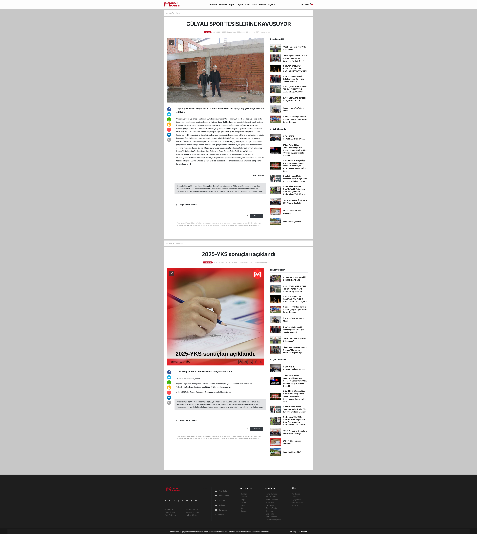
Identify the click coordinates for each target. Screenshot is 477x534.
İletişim (221, 515)
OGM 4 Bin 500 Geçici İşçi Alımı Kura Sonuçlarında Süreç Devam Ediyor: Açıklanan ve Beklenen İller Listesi (294, 165)
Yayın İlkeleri (170, 512)
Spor (254, 4)
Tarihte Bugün (271, 508)
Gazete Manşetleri (273, 519)
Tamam (303, 532)
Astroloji (295, 505)
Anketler (295, 497)
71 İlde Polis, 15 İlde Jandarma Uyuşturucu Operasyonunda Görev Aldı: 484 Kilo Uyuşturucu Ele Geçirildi (295, 150)
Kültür (247, 4)
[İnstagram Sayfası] (175, 501)
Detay (293, 532)
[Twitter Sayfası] (170, 501)
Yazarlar (221, 500)
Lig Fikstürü (270, 505)
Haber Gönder (192, 515)
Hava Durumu (271, 494)
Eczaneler (270, 502)
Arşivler (221, 505)
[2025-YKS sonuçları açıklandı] (215, 317)
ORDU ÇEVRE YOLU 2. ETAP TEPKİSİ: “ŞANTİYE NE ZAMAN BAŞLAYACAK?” (295, 89)
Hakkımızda (169, 509)
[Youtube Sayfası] (179, 501)
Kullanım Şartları (192, 509)
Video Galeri (223, 496)
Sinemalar (270, 511)
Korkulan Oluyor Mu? (292, 222)
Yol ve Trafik (271, 497)
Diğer (271, 4)
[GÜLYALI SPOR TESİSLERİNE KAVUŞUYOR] (215, 70)
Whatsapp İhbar (192, 512)
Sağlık (231, 4)
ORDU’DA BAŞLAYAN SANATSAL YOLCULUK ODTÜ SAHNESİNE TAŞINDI (295, 68)
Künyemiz (222, 510)
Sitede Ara (296, 494)
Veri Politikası (170, 515)
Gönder (257, 216)
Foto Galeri (223, 491)
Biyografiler (296, 500)
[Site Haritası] (192, 501)
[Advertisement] (132, 31)
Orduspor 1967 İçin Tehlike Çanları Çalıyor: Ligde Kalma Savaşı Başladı (295, 119)
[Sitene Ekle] (197, 501)
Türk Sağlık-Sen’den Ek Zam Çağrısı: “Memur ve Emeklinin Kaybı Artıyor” (295, 58)
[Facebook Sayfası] (166, 501)
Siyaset (262, 4)
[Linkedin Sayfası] (183, 501)
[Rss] (188, 501)
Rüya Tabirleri (297, 502)
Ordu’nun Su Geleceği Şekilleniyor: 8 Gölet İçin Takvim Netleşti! (293, 79)
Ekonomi (223, 4)
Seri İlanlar (270, 514)
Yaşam (239, 4)
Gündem (213, 4)
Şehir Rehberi (271, 517)
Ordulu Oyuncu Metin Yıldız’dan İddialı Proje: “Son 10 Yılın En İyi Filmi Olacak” (295, 178)
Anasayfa (170, 13)
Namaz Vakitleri (272, 500)
